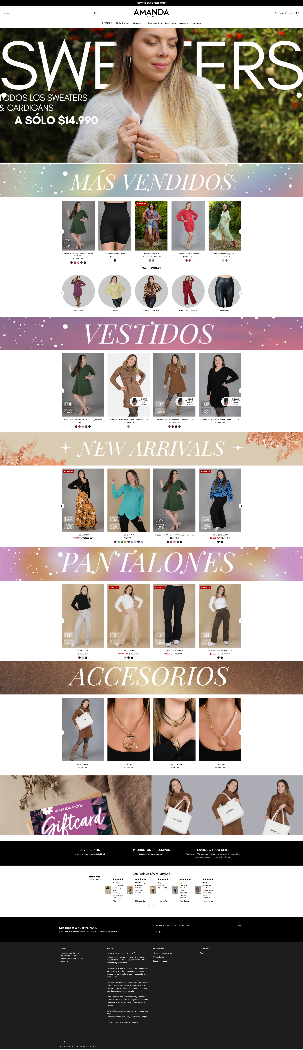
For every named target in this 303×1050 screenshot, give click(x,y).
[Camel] (169, 426)
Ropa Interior (171, 23)
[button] (149, 905)
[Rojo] (75, 262)
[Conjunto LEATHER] (174, 729)
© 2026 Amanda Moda (69, 1046)
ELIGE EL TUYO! (146, 156)
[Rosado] (78, 262)
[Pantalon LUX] (83, 616)
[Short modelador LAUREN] (114, 226)
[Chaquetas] (114, 291)
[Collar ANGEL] (220, 729)
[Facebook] (156, 932)
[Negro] (85, 262)
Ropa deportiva (155, 23)
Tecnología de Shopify (89, 1046)
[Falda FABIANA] (83, 500)
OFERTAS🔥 (107, 23)
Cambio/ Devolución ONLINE (71, 959)
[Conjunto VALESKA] (220, 500)
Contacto (196, 23)
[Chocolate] (132, 657)
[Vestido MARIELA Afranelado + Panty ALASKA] (174, 385)
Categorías (137, 23)
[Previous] (4, 95)
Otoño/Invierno (123, 23)
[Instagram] (160, 932)
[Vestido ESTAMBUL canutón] (188, 226)
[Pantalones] (224, 291)
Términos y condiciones (162, 953)
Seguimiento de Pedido (69, 956)
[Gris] (135, 542)
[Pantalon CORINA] (128, 616)
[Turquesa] (119, 542)
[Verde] (223, 260)
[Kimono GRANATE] (151, 226)
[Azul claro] (150, 260)
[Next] (299, 95)
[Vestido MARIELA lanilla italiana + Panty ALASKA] (128, 385)
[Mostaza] (125, 542)
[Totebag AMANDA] (83, 729)
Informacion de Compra (69, 953)
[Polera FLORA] (128, 500)
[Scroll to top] (298, 1043)
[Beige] (83, 657)
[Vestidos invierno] (78, 291)
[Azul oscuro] (153, 260)
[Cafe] (122, 542)
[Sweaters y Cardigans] (151, 291)
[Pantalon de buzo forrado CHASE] (220, 616)
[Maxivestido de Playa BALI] (224, 226)
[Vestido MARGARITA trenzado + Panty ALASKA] (220, 385)
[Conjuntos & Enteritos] (188, 291)
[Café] (186, 260)
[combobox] (47, 13)
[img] (94, 876)
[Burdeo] (173, 426)
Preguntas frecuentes (161, 961)
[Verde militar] (81, 262)
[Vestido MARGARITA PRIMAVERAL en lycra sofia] (78, 226)
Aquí (201, 953)
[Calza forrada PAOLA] (174, 616)
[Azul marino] (71, 262)
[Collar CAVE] (128, 729)
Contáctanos (158, 957)
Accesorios (184, 23)
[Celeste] (132, 542)
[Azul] (226, 260)
